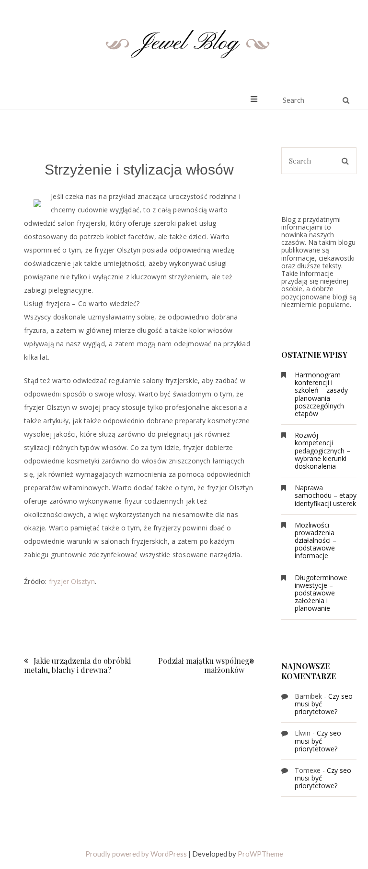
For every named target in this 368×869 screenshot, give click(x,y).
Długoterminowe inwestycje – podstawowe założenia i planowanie (321, 593)
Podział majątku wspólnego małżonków (206, 665)
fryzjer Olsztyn (72, 581)
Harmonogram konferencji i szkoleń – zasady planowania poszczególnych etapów (321, 394)
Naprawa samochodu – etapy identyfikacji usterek (325, 495)
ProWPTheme (260, 853)
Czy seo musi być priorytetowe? (318, 740)
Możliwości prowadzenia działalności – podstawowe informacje (315, 540)
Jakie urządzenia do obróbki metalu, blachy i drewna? (77, 665)
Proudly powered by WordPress (136, 853)
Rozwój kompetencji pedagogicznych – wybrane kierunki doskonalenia (322, 450)
